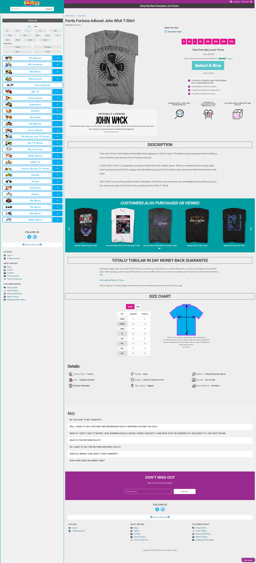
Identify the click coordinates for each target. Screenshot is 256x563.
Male (17, 47)
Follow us (32, 232)
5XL (38, 35)
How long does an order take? (87, 460)
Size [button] (29, 26)
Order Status (12, 290)
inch (130, 306)
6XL (48, 35)
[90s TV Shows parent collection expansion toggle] (57, 143)
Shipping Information (16, 299)
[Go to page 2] (160, 248)
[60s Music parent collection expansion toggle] (57, 213)
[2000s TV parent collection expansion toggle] (57, 162)
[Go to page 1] (159, 248)
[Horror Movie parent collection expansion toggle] (57, 130)
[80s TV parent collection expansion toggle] (57, 91)
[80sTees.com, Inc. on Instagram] (34, 236)
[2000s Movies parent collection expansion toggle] (57, 155)
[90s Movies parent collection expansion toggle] (57, 123)
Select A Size (208, 65)
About (9, 270)
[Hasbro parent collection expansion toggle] (57, 194)
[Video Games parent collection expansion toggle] (57, 98)
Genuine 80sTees (14, 293)
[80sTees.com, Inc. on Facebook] (29, 236)
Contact (10, 273)
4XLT (45, 40)
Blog (9, 267)
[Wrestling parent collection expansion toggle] (57, 117)
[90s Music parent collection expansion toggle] (57, 200)
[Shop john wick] (112, 123)
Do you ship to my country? (86, 420)
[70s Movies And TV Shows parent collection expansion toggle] (57, 136)
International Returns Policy (112, 280)
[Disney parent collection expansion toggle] (57, 181)
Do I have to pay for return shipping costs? (95, 447)
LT (58, 35)
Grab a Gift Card (32, 244)
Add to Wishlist (208, 73)
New (17, 51)
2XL (55, 30)
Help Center (12, 287)
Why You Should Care (111, 132)
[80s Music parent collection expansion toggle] (57, 71)
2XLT (17, 40)
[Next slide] (250, 229)
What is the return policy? (85, 440)
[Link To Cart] (251, 1)
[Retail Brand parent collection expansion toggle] (57, 79)
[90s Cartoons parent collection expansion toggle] (57, 149)
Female (47, 47)
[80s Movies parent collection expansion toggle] (57, 58)
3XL (10, 35)
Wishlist (244, 1)
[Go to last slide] (69, 229)
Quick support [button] (248, 560)
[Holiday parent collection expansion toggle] (57, 175)
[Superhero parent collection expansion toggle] (57, 104)
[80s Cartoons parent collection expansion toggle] (57, 64)
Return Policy (13, 296)
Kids (48, 51)
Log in (9, 255)
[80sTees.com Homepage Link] (32, 5)
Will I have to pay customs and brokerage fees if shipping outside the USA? (113, 426)
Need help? (186, 347)
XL (40, 30)
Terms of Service (14, 279)
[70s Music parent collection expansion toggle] (57, 207)
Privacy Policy (13, 276)
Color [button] (35, 26)
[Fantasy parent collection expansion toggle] (57, 111)
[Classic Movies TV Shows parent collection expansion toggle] (57, 168)
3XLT (30, 40)
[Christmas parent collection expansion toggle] (57, 188)
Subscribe (184, 491)
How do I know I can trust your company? (94, 454)
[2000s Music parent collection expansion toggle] (57, 220)
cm (138, 306)
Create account (13, 258)
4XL (25, 35)
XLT (7, 40)
